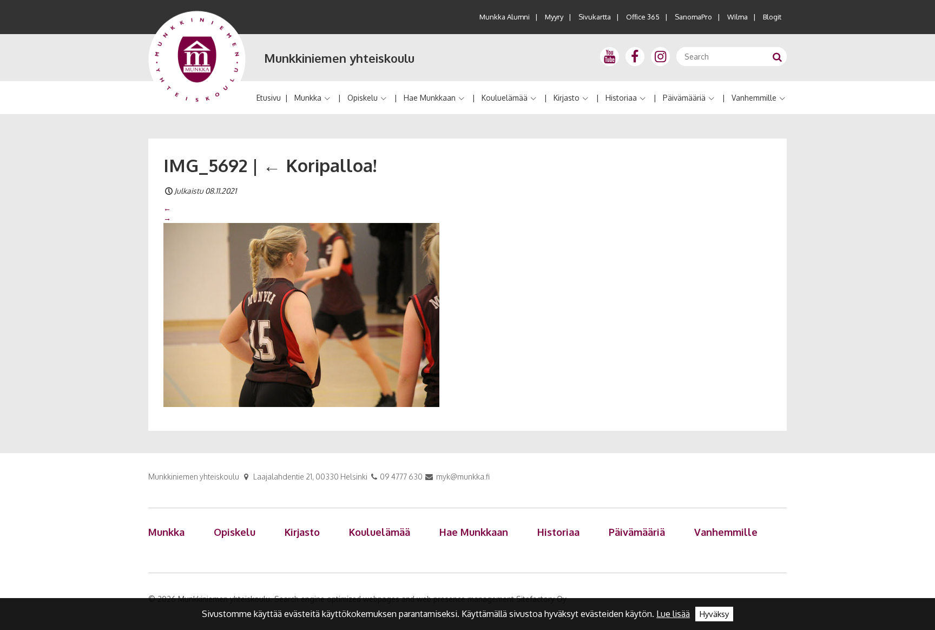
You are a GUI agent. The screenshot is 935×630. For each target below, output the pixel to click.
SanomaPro (693, 16)
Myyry (554, 16)
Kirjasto (567, 97)
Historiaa (621, 97)
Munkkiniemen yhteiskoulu (339, 57)
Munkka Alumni (504, 16)
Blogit (772, 16)
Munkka (307, 97)
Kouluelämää (505, 97)
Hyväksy (714, 614)
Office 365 (643, 16)
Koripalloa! (320, 165)
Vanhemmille (754, 97)
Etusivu (268, 97)
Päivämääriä (684, 97)
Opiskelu (362, 97)
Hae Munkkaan (430, 97)
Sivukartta (594, 16)
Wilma (737, 16)
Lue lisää (673, 613)
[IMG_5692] (301, 314)
